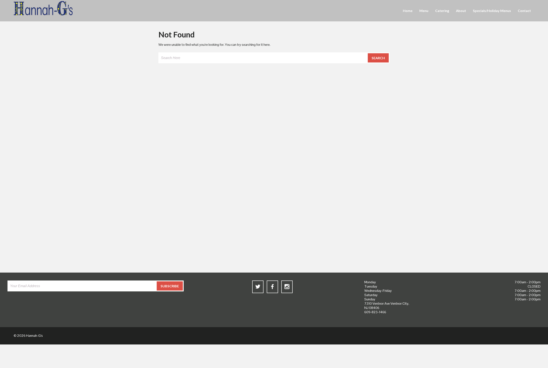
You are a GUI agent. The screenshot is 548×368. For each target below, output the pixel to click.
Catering (442, 11)
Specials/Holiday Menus (492, 11)
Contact (524, 11)
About (461, 11)
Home (407, 11)
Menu (423, 11)
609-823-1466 (375, 312)
